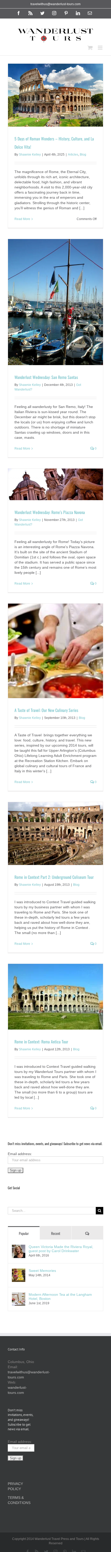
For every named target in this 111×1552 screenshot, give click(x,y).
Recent (55, 1233)
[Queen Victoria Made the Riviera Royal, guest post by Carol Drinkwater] (18, 1247)
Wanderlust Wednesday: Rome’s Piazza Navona (49, 512)
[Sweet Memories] (18, 1271)
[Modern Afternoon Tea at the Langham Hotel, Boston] (18, 1295)
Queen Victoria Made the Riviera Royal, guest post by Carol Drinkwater (61, 1249)
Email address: (20, 1154)
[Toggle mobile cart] (90, 47)
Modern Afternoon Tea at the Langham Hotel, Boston (60, 1296)
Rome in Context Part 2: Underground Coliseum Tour (54, 877)
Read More (22, 219)
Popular (24, 1233)
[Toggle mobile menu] (100, 47)
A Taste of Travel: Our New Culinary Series (46, 710)
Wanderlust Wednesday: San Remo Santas (46, 377)
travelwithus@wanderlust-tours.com (55, 4)
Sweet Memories (42, 1271)
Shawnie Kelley (30, 154)
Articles (73, 154)
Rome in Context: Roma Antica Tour (41, 1042)
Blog (83, 154)
